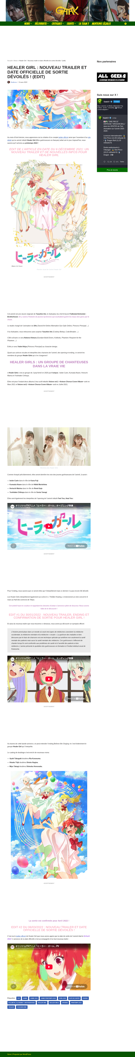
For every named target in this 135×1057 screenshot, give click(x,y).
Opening (65, 1002)
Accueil (9, 60)
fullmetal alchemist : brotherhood (21, 1002)
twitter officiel (63, 137)
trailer (11, 1007)
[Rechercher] (125, 24)
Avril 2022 (62, 998)
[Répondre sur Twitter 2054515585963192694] (105, 162)
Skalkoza (14, 82)
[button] (31, 23)
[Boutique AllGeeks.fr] (112, 87)
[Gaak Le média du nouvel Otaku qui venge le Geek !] (67, 10)
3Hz (18, 998)
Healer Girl (42, 1002)
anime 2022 (34, 998)
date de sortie (74, 998)
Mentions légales (101, 23)
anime (25, 998)
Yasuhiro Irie (21, 1007)
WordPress (27, 1054)
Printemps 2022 (76, 1002)
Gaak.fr (106, 118)
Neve (9, 1054)
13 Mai (114, 118)
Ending (85, 998)
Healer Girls (54, 1002)
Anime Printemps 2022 (48, 998)
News (16, 60)
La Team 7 (84, 23)
